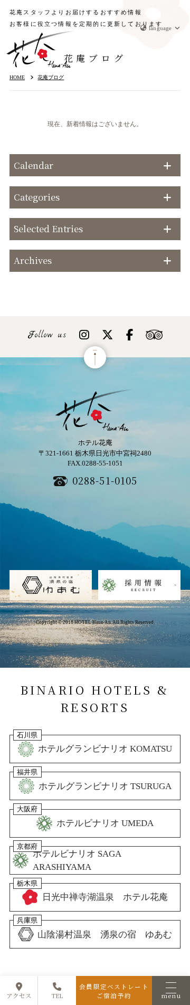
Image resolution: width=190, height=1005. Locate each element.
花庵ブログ (50, 77)
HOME (17, 77)
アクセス (19, 995)
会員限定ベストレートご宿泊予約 (114, 991)
